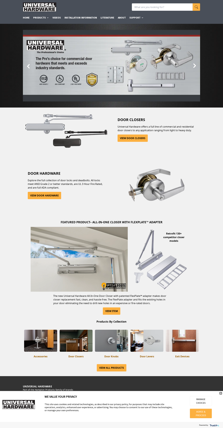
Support (134, 17)
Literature (107, 17)
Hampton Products (45, 389)
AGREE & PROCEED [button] (201, 413)
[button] (221, 393)
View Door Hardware (44, 195)
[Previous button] (28, 66)
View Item (111, 311)
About (122, 17)
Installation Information (80, 17)
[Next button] (194, 66)
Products (39, 17)
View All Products (111, 367)
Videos (56, 17)
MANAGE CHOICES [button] (201, 401)
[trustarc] (214, 425)
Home (26, 17)
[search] (196, 7)
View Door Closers (132, 138)
